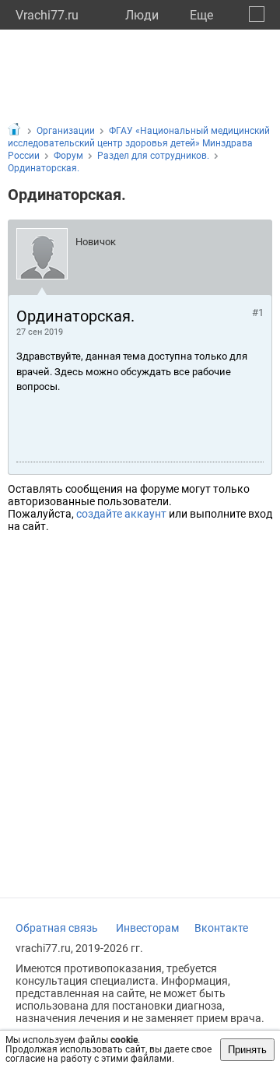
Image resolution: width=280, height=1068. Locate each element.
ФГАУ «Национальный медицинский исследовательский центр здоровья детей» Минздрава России (139, 143)
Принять (247, 1050)
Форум (68, 155)
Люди (142, 15)
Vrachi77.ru (47, 15)
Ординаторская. (43, 168)
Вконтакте (221, 928)
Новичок (95, 242)
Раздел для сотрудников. (153, 155)
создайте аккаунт (121, 514)
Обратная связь (57, 928)
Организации (66, 130)
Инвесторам (147, 928)
